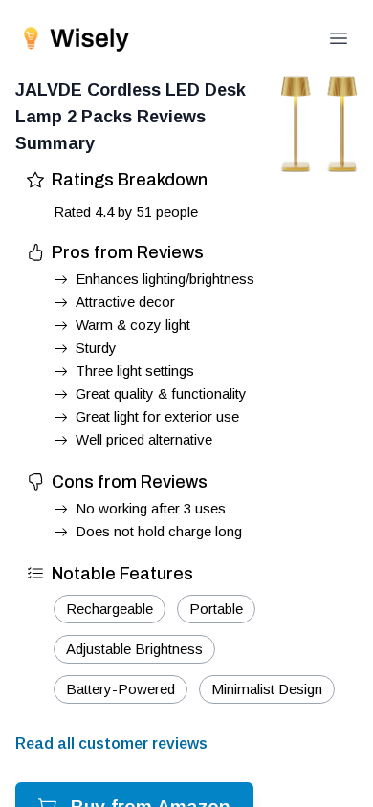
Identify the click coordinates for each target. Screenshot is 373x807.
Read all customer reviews (111, 743)
